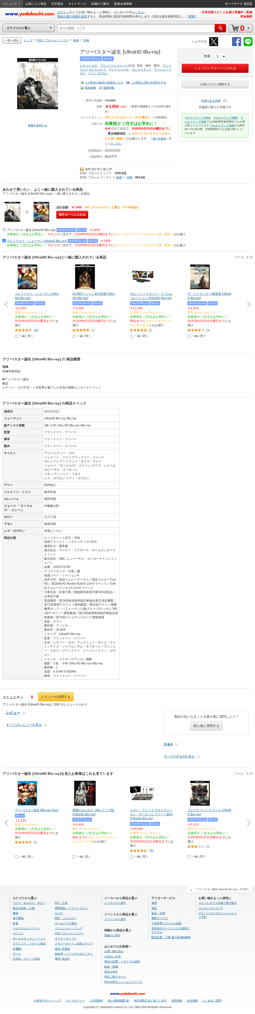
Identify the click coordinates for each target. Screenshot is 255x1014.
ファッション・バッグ (68, 928)
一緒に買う (26, 335)
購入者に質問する (206, 726)
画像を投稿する (37, 125)
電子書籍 (18, 918)
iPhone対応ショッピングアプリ (123, 981)
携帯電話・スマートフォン (71, 908)
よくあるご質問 (211, 1000)
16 (36, 329)
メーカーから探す (115, 902)
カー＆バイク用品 (66, 923)
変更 (192, 16)
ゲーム (17, 953)
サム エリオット (141, 69)
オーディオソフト (66, 938)
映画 (119, 177)
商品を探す (111, 971)
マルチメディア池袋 (222, 125)
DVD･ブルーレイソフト (96, 173)
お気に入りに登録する (215, 84)
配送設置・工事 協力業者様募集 (171, 937)
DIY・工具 (61, 902)
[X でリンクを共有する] (213, 45)
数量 (207, 56)
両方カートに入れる (72, 214)
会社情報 (192, 1000)
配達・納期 (111, 966)
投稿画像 (90, 87)
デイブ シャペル (119, 69)
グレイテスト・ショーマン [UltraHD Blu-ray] (36, 241)
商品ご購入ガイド (115, 976)
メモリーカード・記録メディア (74, 943)
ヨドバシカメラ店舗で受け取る (217, 902)
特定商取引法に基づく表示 (150, 1000)
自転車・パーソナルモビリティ (74, 953)
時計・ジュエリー (66, 918)
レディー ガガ (88, 65)
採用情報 (176, 1000)
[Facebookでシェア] (236, 45)
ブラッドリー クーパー (114, 65)
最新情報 (108, 87)
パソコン (18, 933)
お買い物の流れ (114, 951)
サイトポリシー (75, 1000)
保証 (154, 908)
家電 (15, 923)
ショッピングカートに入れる (215, 68)
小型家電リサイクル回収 (166, 923)
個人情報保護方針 (118, 1000)
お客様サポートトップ (47, 1000)
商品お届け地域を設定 (72, 16)
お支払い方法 (112, 956)
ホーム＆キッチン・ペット (29, 938)
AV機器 (17, 948)
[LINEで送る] (248, 45)
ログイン (63, 12)
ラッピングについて (210, 908)
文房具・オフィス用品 (26, 958)
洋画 (129, 177)
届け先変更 (159, 138)
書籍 (15, 913)
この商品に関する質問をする (148, 82)
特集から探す (112, 935)
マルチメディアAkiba (197, 117)
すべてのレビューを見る (24, 725)
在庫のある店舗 (210, 100)
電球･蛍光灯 (62, 958)
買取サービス (159, 918)
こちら (139, 12)
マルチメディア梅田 (225, 117)
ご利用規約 (96, 1000)
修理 (154, 902)
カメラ (59, 913)
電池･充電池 (62, 948)
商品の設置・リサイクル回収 (122, 961)
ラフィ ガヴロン (98, 73)
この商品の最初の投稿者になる (104, 82)
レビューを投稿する (55, 697)
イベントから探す (115, 919)
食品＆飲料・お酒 (24, 908)
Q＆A (168, 744)
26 (151, 850)
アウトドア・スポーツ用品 (29, 943)
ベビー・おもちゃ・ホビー (29, 902)
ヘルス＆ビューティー (26, 928)
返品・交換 (158, 913)
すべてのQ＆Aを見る (179, 756)
